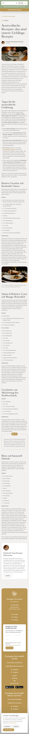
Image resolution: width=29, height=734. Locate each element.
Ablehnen (16, 726)
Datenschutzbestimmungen (13, 645)
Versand (14, 675)
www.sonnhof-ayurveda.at (14, 699)
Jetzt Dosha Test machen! (14, 9)
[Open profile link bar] (25, 3)
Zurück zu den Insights (9, 16)
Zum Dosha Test (14, 683)
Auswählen (7, 726)
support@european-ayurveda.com (15, 666)
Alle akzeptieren (8, 729)
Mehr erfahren (13, 723)
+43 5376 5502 (14, 605)
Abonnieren (9, 648)
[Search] (17, 3)
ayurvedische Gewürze (9, 149)
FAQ (14, 680)
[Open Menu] (3, 3)
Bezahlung (14, 678)
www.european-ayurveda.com (14, 662)
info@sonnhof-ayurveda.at (15, 703)
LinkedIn (7, 575)
